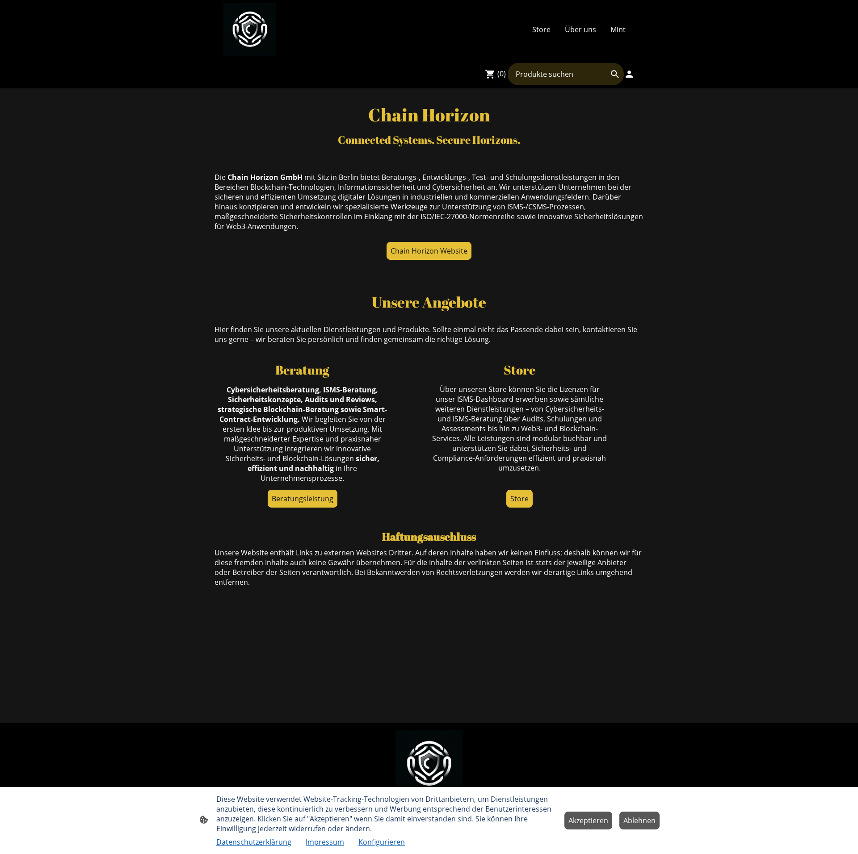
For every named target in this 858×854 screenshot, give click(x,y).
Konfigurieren (381, 842)
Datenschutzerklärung (253, 842)
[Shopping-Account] (629, 74)
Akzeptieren (588, 820)
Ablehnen (639, 820)
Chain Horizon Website (429, 251)
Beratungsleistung (302, 499)
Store (519, 499)
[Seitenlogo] (249, 29)
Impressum (325, 842)
